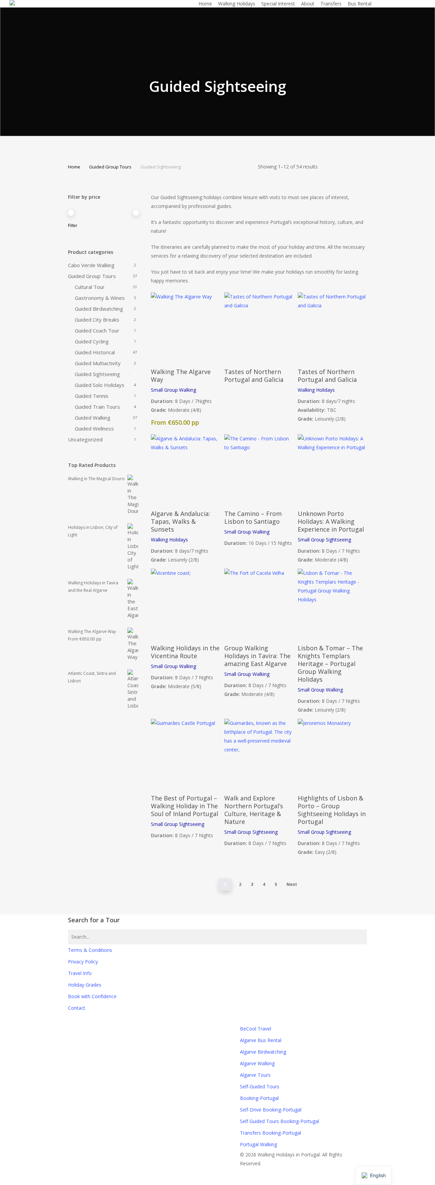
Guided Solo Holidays (99, 385)
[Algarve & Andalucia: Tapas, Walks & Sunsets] (185, 468)
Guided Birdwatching (99, 308)
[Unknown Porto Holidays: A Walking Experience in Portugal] (332, 468)
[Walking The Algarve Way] (185, 326)
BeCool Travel (255, 1028)
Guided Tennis (91, 395)
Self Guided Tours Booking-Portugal (279, 1121)
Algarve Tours (255, 1075)
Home (74, 167)
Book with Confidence (92, 996)
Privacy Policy (83, 961)
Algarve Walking (257, 1063)
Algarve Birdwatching (263, 1052)
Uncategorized (85, 439)
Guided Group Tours (110, 167)
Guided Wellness (94, 428)
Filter (72, 225)
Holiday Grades (84, 984)
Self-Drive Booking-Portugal (270, 1109)
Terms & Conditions (90, 950)
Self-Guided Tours (259, 1086)
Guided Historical (95, 352)
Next (291, 884)
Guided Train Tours (97, 406)
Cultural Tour (90, 286)
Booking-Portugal (259, 1098)
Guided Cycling (92, 341)
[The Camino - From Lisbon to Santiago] (258, 468)
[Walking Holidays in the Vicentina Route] (185, 603)
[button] (217, 1180)
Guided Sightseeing (97, 374)
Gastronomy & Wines (100, 297)
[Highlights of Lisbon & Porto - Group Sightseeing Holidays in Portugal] (332, 753)
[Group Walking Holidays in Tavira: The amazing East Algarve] (258, 603)
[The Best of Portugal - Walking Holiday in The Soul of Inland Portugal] (185, 753)
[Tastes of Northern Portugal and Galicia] (258, 326)
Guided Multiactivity (98, 363)
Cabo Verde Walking (91, 265)
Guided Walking (92, 417)
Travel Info (80, 973)
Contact (76, 1008)
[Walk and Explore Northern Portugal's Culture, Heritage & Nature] (258, 753)
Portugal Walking (258, 1144)
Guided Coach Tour (97, 330)
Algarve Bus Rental (260, 1040)
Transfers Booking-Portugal (270, 1133)
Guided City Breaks (97, 319)
